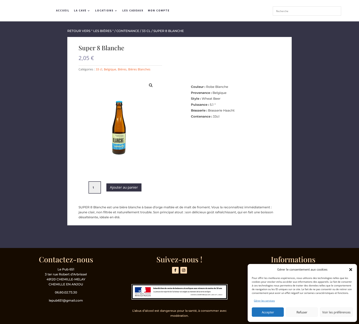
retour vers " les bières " (90, 31)
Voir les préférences (336, 312)
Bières (122, 69)
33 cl (146, 31)
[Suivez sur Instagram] (183, 270)
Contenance (127, 31)
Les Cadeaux (132, 10)
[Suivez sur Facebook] (175, 270)
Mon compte (159, 10)
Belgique (110, 69)
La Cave (80, 10)
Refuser (301, 312)
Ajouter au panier (124, 187)
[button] (351, 270)
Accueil (62, 10)
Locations (104, 10)
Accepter (268, 312)
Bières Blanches (139, 69)
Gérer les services (264, 300)
